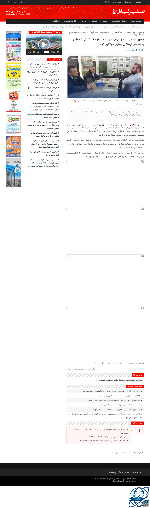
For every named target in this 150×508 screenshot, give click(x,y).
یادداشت (56, 21)
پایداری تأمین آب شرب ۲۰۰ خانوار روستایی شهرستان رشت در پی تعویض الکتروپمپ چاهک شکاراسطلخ (45, 144)
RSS (107, 2)
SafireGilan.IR (119, 481)
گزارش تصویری (70, 21)
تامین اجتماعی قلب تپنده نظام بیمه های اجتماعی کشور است (43, 116)
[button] (44, 44)
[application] (44, 44)
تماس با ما (117, 2)
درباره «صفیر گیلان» (28, 8)
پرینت (129, 49)
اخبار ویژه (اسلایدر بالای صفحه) (73, 26)
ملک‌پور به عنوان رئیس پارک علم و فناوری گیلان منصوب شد (43, 153)
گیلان (45, 26)
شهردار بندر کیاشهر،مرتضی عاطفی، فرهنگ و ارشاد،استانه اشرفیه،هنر (120, 380)
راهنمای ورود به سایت (49, 8)
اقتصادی (94, 21)
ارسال (137, 50)
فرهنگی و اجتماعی (119, 21)
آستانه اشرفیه (95, 26)
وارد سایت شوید (130, 453)
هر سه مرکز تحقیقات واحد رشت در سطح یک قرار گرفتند (120, 405)
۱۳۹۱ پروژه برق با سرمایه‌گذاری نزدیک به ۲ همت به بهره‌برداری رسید (115, 409)
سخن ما (67, 8)
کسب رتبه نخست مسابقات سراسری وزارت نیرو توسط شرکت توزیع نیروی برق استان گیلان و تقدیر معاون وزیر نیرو (105, 416)
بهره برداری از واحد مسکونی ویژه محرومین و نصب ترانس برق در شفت (114, 400)
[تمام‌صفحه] (29, 51)
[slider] (46, 52)
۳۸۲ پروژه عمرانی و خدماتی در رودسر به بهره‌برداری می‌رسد (119, 395)
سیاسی (105, 21)
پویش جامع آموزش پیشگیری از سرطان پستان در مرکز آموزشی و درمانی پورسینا (112, 391)
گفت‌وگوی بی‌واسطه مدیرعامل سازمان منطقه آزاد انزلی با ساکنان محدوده (44, 135)
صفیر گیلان (140, 103)
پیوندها (138, 2)
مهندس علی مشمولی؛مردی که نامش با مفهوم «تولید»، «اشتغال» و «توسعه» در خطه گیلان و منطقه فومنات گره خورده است (43, 163)
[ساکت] (34, 51)
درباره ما (128, 2)
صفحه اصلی (75, 8)
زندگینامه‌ (61, 8)
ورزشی (83, 21)
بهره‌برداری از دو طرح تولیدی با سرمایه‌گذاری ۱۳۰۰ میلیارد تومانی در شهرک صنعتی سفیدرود (43, 125)
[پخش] (58, 51)
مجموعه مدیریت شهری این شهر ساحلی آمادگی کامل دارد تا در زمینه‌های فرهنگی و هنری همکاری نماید (108, 42)
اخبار (88, 26)
